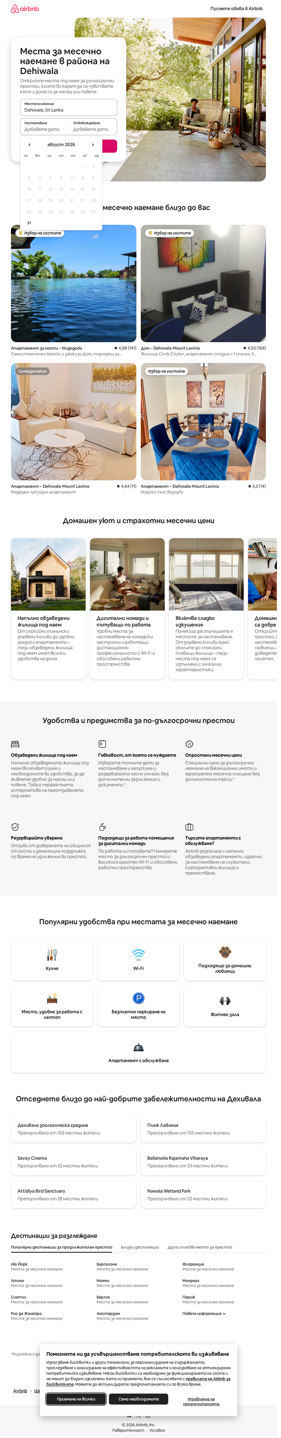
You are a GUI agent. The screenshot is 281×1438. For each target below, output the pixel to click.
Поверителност (128, 1430)
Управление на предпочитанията (201, 1401)
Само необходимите (138, 1399)
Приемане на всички (76, 1399)
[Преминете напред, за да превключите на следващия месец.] (92, 144)
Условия (157, 1430)
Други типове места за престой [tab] (200, 1247)
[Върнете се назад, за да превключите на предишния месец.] (29, 144)
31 (29, 222)
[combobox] (68, 110)
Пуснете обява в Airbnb (236, 9)
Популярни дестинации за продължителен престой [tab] (61, 1247)
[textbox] (44, 129)
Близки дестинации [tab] (140, 1247)
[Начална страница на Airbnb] (25, 8)
